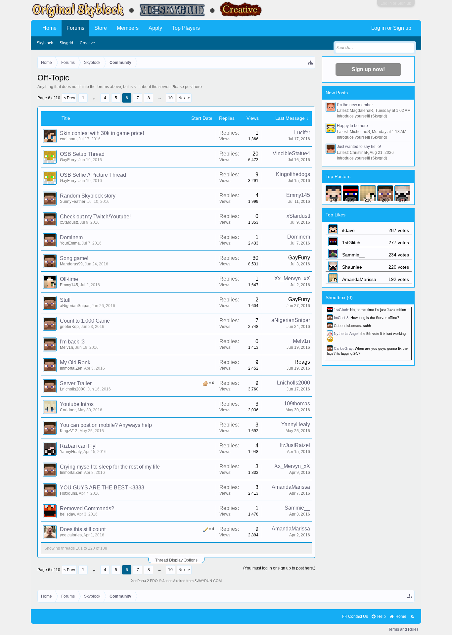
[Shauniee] (402, 193)
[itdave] (333, 193)
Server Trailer (76, 383)
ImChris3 (341, 318)
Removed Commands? (87, 508)
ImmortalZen (71, 368)
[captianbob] (385, 193)
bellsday (67, 514)
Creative (87, 43)
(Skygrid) (379, 116)
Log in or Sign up (396, 3)
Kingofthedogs (293, 174)
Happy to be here (352, 125)
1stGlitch (341, 310)
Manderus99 (71, 264)
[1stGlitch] (351, 193)
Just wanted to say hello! (359, 146)
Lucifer (302, 132)
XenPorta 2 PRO (144, 581)
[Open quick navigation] (310, 62)
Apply (155, 28)
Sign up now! (368, 69)
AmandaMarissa (291, 487)
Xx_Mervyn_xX (292, 278)
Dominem (71, 237)
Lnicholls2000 (72, 389)
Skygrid (66, 43)
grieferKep (69, 326)
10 (170, 98)
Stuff (65, 300)
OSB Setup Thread (82, 154)
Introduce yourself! (353, 116)
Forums (75, 28)
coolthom (68, 139)
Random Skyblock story (87, 196)
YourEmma (70, 243)
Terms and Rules (403, 629)
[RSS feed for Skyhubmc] (412, 616)
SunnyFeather (72, 201)
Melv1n (66, 347)
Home (49, 28)
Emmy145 (298, 195)
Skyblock (45, 43)
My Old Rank (75, 362)
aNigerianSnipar (75, 305)
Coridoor (68, 410)
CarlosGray (343, 348)
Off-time (69, 279)
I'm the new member (355, 105)
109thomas (297, 403)
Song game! (74, 258)
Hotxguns (68, 493)
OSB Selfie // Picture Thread (93, 175)
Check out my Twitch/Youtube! (95, 216)
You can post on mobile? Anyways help (106, 425)
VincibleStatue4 (291, 153)
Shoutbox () (339, 297)
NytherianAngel (346, 334)
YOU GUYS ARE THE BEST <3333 (102, 487)
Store (100, 28)
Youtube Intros (77, 404)
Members (128, 28)
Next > (184, 98)
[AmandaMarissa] (368, 193)
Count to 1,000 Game (85, 321)
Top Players (186, 28)
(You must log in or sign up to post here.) (279, 568)
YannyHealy (295, 424)
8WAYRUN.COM (208, 581)
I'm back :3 (72, 341)
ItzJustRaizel (295, 445)
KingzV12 (68, 431)
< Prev (69, 98)
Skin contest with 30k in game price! (102, 133)
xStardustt (69, 222)
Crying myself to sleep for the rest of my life (110, 467)
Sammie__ (297, 508)
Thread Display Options (176, 560)
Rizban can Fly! (78, 446)
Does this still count (83, 529)
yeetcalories (71, 535)
